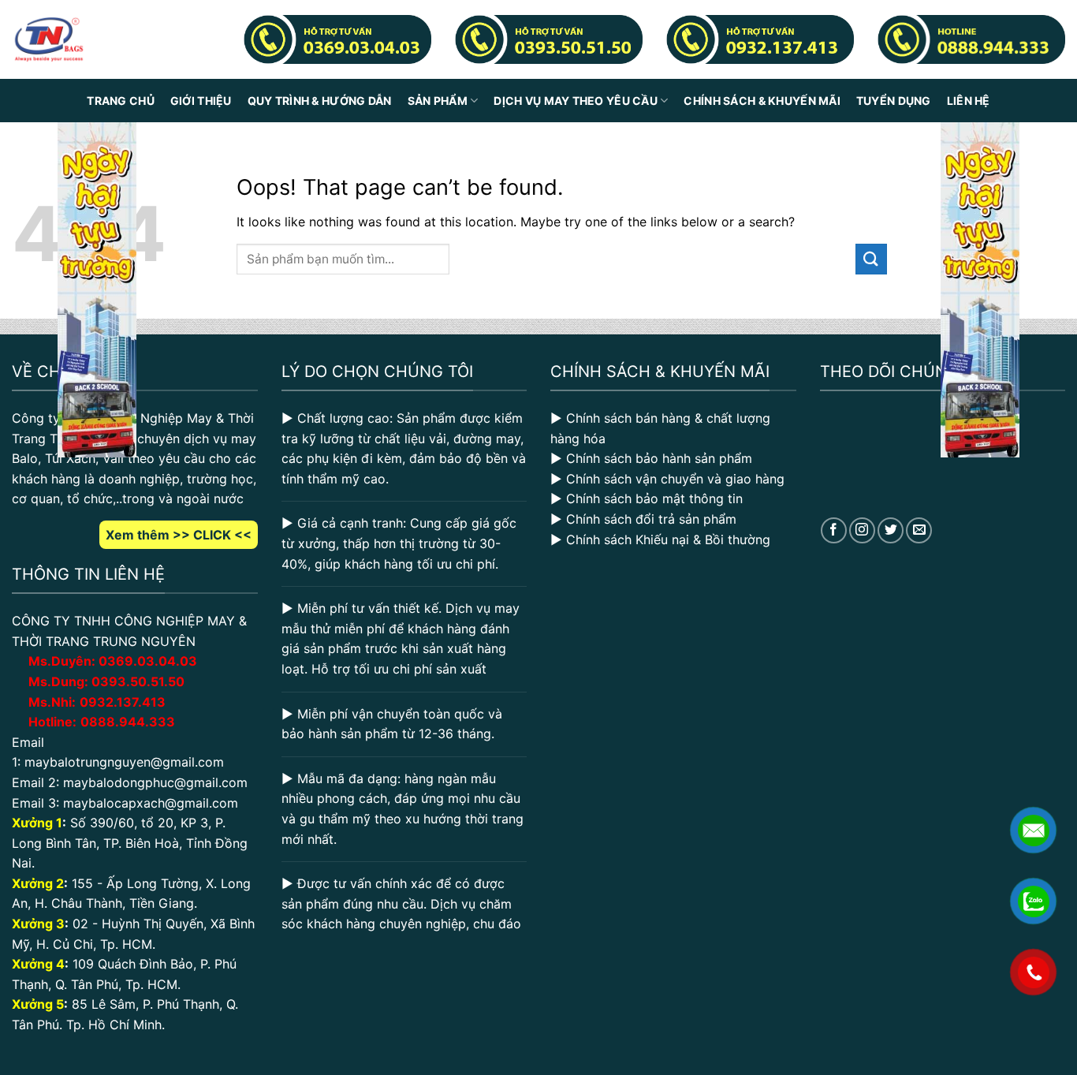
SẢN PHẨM (438, 100)
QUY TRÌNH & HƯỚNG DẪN (320, 100)
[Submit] (871, 259)
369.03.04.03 (148, 661)
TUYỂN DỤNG (893, 100)
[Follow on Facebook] (834, 530)
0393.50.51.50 (137, 681)
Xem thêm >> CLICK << (179, 535)
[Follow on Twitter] (891, 530)
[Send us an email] (919, 530)
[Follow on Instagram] (862, 530)
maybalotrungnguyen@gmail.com (124, 762)
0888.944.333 (127, 722)
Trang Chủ (121, 100)
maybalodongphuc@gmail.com (155, 782)
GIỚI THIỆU (201, 100)
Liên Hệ (968, 100)
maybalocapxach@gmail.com (150, 803)
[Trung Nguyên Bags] (49, 39)
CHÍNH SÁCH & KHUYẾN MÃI (762, 100)
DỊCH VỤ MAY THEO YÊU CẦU (576, 100)
